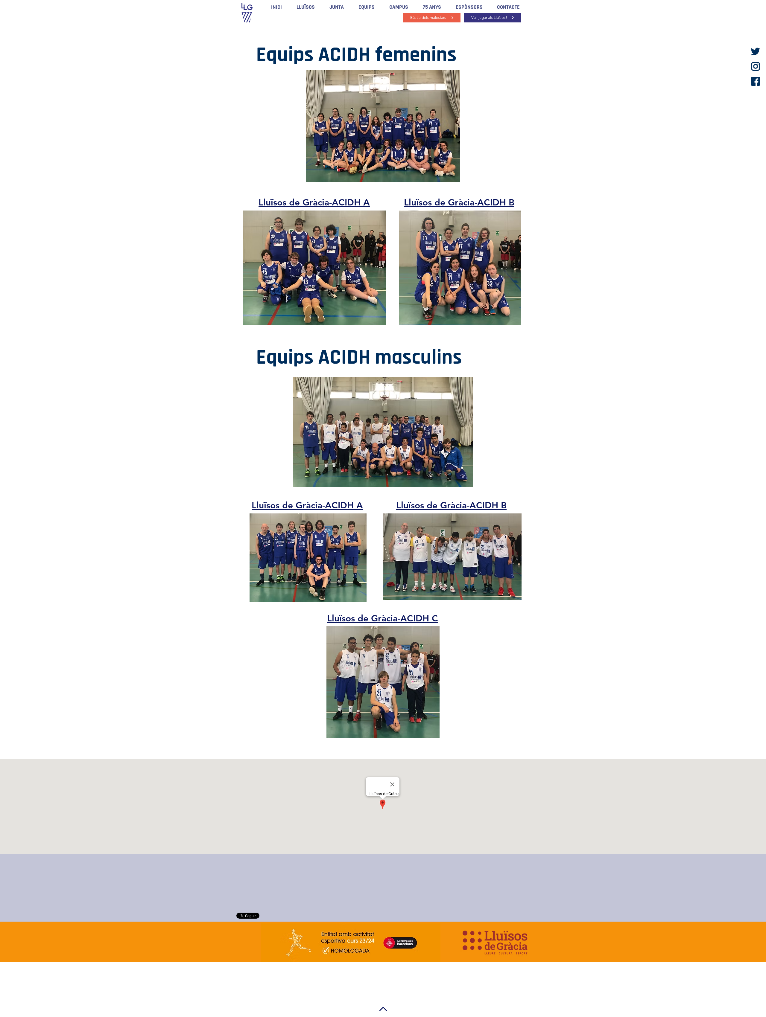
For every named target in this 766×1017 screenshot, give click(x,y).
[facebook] (755, 81)
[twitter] (755, 51)
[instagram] (755, 66)
